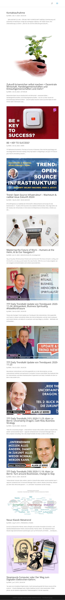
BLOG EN (23, 15)
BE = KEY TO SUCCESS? (18, 142)
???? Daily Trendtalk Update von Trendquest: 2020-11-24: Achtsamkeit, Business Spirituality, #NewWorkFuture (32, 306)
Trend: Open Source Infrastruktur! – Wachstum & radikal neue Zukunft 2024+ (32, 196)
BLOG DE (27, 200)
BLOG (22, 200)
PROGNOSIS (24, 523)
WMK (9, 15)
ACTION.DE (24, 92)
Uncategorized (36, 255)
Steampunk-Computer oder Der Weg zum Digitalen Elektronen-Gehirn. (28, 578)
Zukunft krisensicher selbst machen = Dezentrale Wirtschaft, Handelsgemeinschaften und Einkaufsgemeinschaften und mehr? (32, 86)
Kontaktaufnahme (16, 12)
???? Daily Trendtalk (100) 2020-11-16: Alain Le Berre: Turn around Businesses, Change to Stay (31, 472)
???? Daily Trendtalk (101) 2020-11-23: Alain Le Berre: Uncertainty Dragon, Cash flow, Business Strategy (31, 420)
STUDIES (30, 523)
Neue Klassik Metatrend (19, 519)
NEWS (22, 145)
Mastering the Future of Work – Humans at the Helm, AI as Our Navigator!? (30, 251)
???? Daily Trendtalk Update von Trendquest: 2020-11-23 (32, 363)
